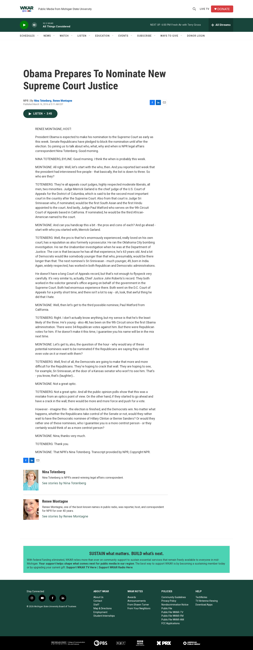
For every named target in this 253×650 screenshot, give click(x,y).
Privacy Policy (168, 600)
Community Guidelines (173, 597)
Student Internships (104, 615)
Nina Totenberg (42, 100)
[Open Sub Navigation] (38, 36)
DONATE (223, 9)
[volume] (34, 25)
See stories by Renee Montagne (65, 516)
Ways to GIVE (169, 35)
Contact (97, 600)
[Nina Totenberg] (31, 480)
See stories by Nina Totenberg (64, 483)
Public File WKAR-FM (172, 615)
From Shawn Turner (138, 604)
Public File (166, 608)
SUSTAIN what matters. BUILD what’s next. (126, 553)
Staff (96, 604)
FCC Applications (170, 623)
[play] (24, 25)
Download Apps (204, 604)
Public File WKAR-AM (172, 619)
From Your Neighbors (139, 608)
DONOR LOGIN (196, 35)
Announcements (137, 600)
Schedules (27, 35)
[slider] (39, 25)
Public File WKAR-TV (172, 612)
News (47, 35)
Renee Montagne (62, 100)
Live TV (204, 9)
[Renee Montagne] (31, 509)
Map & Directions (102, 608)
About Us (98, 597)
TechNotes (201, 597)
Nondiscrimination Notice (174, 604)
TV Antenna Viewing (207, 600)
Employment (100, 612)
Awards (132, 597)
